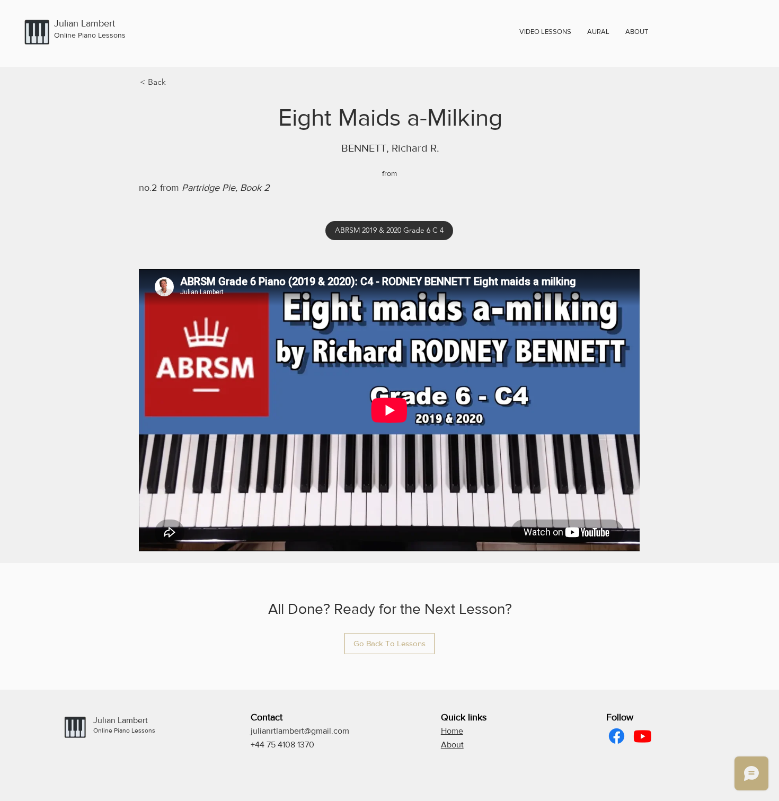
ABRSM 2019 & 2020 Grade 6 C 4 (389, 230)
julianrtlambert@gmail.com (300, 730)
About (452, 744)
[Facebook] (616, 736)
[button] (636, 31)
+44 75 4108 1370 (282, 744)
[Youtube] (642, 736)
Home (452, 730)
